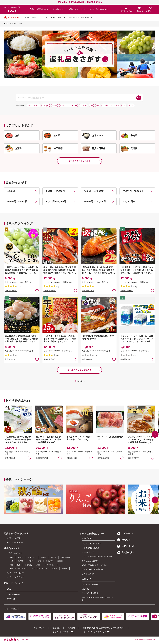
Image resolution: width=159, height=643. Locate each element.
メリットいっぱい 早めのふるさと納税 (97, 556)
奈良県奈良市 (133, 458)
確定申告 (85, 589)
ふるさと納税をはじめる (98, 9)
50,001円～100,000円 (95, 201)
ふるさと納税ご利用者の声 (92, 569)
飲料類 (20, 561)
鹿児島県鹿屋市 (88, 359)
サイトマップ (39, 628)
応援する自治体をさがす (39, 9)
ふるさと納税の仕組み (90, 548)
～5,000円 (12, 191)
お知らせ (125, 540)
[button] (155, 434)
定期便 (54, 568)
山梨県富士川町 (11, 291)
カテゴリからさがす (14, 553)
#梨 (124, 106)
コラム (8, 589)
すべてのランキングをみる (79, 370)
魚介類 (20, 557)
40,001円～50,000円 (56, 201)
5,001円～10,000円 (55, 191)
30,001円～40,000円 (17, 201)
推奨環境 (56, 628)
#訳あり (46, 106)
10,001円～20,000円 (94, 191)
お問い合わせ (128, 546)
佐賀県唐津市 (10, 458)
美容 (38, 565)
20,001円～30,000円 (133, 191)
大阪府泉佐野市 (88, 291)
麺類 (39, 561)
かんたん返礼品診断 (90, 561)
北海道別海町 (10, 359)
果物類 (43, 557)
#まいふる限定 (33, 106)
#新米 (54, 106)
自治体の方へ (128, 552)
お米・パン (32, 557)
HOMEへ (80, 381)
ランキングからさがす (15, 573)
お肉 (11, 557)
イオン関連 (10, 599)
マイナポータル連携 (90, 593)
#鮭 (91, 106)
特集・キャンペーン (77, 9)
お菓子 (30, 561)
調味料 (60, 561)
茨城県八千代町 (126, 291)
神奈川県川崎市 (126, 359)
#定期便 (83, 106)
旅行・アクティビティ (18, 568)
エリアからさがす (13, 538)
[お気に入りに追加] (37, 290)
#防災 (131, 106)
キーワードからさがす (15, 542)
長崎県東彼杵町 (42, 458)
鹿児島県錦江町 (103, 458)
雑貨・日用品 (15, 565)
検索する (138, 97)
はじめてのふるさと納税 (91, 544)
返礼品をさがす (59, 9)
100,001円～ (129, 201)
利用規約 (71, 628)
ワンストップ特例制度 (90, 584)
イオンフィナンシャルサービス (94, 632)
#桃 (97, 106)
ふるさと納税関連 (13, 594)
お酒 (11, 561)
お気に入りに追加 (29, 458)
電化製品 (28, 565)
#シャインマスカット (110, 106)
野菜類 (53, 557)
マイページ (127, 533)
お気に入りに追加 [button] (37, 290)
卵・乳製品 (65, 557)
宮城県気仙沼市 (49, 291)
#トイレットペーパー (68, 106)
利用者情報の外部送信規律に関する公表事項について (104, 628)
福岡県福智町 (72, 458)
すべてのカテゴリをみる (79, 161)
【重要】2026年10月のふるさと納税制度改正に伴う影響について (69, 17)
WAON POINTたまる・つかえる (94, 565)
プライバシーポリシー (61, 632)
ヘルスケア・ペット (39, 568)
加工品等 (49, 561)
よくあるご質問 (88, 574)
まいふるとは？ (88, 552)
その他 (64, 568)
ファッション (50, 565)
